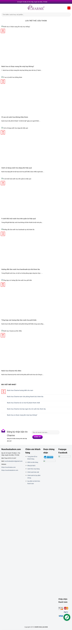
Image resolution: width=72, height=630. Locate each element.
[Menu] (2, 8)
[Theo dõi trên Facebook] (63, 431)
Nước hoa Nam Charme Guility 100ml (22, 624)
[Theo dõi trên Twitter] (66, 435)
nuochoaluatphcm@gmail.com (13, 461)
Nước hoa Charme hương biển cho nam (20, 390)
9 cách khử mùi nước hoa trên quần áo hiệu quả (18, 219)
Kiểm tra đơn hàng (32, 462)
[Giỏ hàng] (68, 8)
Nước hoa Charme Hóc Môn (11, 371)
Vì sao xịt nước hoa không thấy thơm (14, 117)
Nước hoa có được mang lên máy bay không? (17, 66)
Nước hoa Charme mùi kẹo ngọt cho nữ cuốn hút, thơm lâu (26, 409)
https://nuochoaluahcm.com (9, 470)
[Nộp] (68, 14)
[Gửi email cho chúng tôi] (63, 439)
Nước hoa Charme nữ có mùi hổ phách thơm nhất (23, 403)
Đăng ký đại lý (31, 465)
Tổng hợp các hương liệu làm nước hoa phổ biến (18, 320)
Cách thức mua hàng (33, 469)
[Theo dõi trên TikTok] (63, 435)
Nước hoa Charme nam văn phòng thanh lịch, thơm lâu (25, 396)
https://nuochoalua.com (8, 467)
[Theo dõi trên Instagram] (66, 431)
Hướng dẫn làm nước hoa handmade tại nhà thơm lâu (20, 269)
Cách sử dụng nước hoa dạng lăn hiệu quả (16, 168)
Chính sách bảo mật (33, 472)
